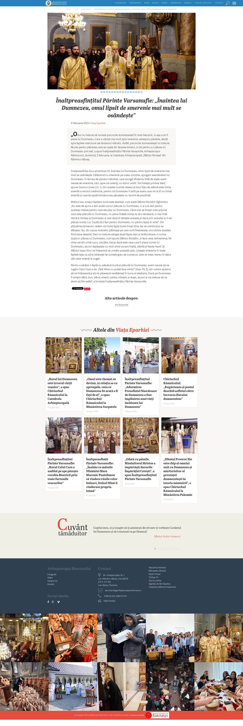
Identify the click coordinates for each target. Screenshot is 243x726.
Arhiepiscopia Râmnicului (69, 568)
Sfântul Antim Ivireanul (167, 536)
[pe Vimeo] (58, 601)
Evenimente (135, 3)
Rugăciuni (120, 3)
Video (164, 3)
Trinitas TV (153, 577)
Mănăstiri (176, 3)
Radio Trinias (154, 574)
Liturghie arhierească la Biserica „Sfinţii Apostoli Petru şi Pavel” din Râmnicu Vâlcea (170, 687)
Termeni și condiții (137, 715)
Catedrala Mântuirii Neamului (162, 586)
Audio (155, 3)
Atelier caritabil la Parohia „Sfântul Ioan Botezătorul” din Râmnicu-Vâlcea (24, 687)
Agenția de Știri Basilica (160, 583)
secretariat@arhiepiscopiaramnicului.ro (123, 590)
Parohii (188, 3)
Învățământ (170, 629)
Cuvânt (72, 526)
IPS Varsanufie (121, 304)
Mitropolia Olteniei (157, 570)
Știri (146, 3)
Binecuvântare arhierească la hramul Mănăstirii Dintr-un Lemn (121, 687)
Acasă (68, 9)
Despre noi (52, 580)
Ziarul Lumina (155, 580)
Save (88, 289)
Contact (219, 3)
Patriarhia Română (157, 567)
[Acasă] (62, 4)
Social (121, 629)
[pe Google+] (53, 601)
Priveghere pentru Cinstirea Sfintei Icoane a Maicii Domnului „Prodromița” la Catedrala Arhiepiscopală (219, 640)
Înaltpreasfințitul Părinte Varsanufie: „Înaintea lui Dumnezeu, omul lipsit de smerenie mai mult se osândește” (136, 9)
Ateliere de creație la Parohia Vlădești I (219, 685)
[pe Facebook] (48, 601)
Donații (50, 584)
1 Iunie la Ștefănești (170, 634)
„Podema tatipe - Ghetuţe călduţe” (121, 636)
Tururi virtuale (203, 3)
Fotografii (51, 574)
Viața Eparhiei (86, 9)
